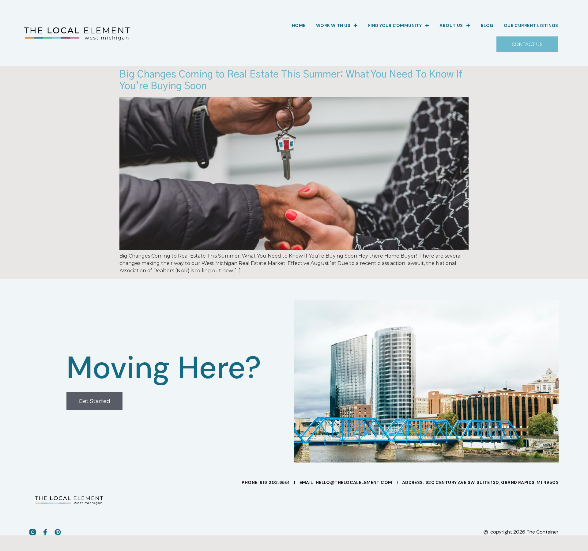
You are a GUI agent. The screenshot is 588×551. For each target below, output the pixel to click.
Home (299, 25)
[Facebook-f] (45, 532)
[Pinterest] (58, 532)
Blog (487, 25)
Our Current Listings (531, 25)
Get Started (94, 401)
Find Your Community (395, 25)
